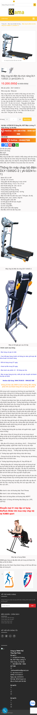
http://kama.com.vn (18, 672)
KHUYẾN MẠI (4, 155)
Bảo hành (3, 153)
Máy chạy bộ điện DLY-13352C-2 (10, 157)
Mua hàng (27, 119)
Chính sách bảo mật (6, 623)
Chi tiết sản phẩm (5, 149)
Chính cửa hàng (5, 151)
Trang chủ (3, 24)
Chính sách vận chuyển (7, 619)
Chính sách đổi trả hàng (7, 617)
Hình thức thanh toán (6, 621)
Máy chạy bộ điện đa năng (14, 24)
